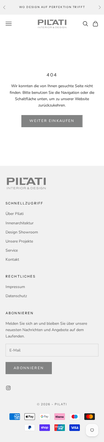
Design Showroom (22, 232)
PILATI (61, 404)
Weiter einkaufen (51, 120)
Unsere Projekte (19, 241)
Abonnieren (29, 368)
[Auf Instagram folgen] (8, 388)
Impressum (15, 286)
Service (12, 250)
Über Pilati (15, 213)
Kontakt (12, 259)
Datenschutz (16, 296)
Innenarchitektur (20, 223)
